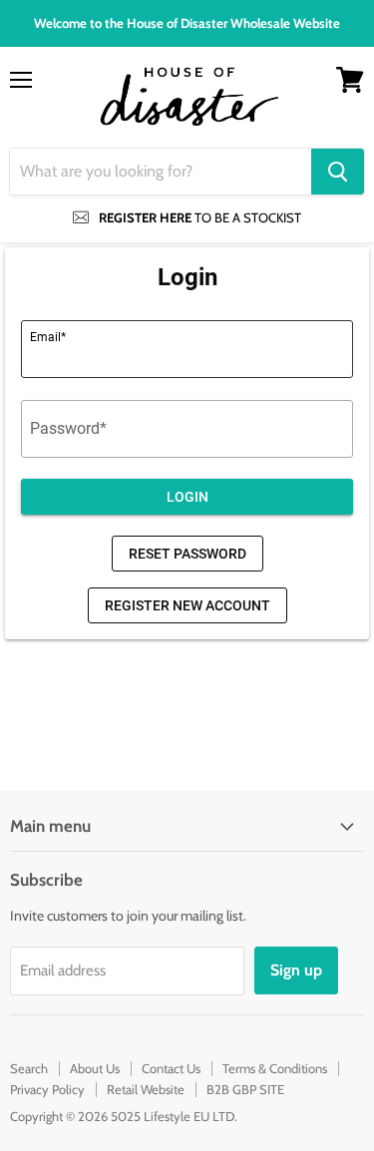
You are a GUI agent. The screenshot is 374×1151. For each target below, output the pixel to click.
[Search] (337, 171)
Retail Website (146, 1089)
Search (29, 1068)
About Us (95, 1068)
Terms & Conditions (274, 1068)
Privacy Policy (47, 1089)
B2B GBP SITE (245, 1089)
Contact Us (171, 1068)
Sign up (296, 969)
